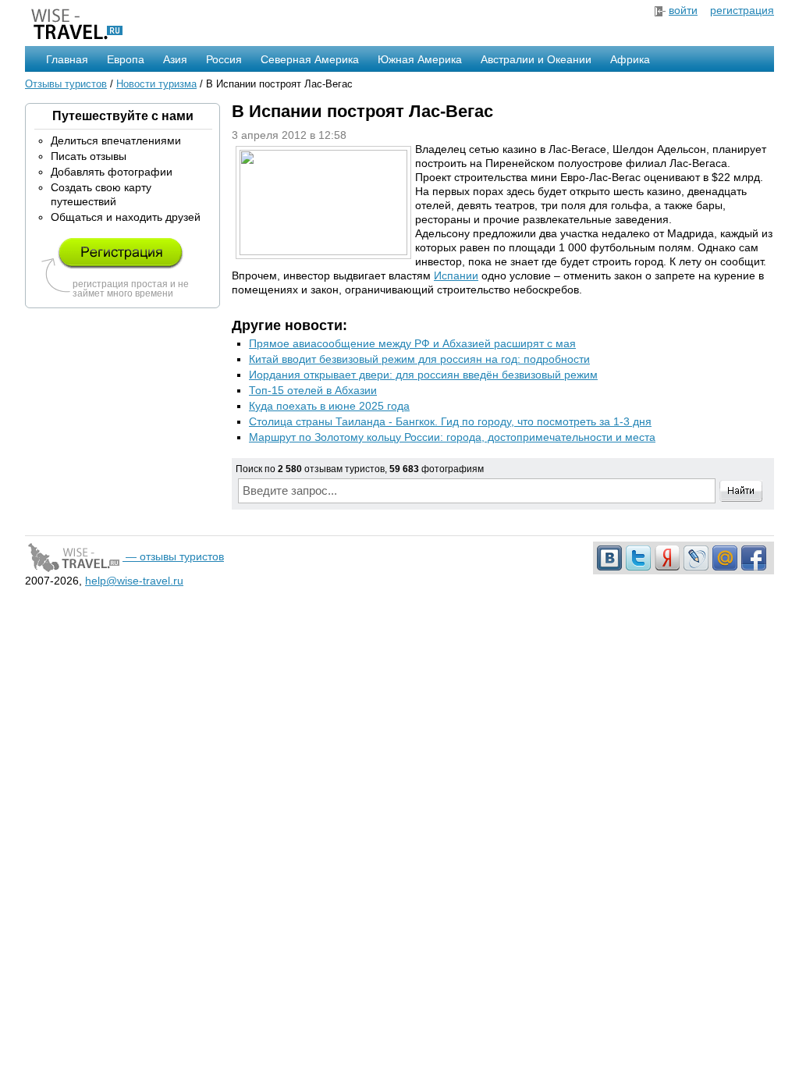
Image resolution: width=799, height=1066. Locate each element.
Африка (630, 59)
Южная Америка (420, 59)
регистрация (742, 10)
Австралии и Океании (536, 59)
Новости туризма (156, 84)
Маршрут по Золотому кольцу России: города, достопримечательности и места (452, 437)
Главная (67, 59)
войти (683, 10)
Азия (175, 59)
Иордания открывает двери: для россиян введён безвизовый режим (423, 374)
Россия (224, 59)
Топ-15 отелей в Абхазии (313, 390)
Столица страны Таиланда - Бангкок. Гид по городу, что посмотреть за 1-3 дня (450, 421)
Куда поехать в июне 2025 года (329, 406)
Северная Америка (310, 59)
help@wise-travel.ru (134, 580)
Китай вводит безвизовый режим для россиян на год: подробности (419, 359)
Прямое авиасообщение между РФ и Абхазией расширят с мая (412, 343)
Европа (125, 59)
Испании (456, 275)
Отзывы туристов (66, 84)
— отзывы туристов (173, 556)
